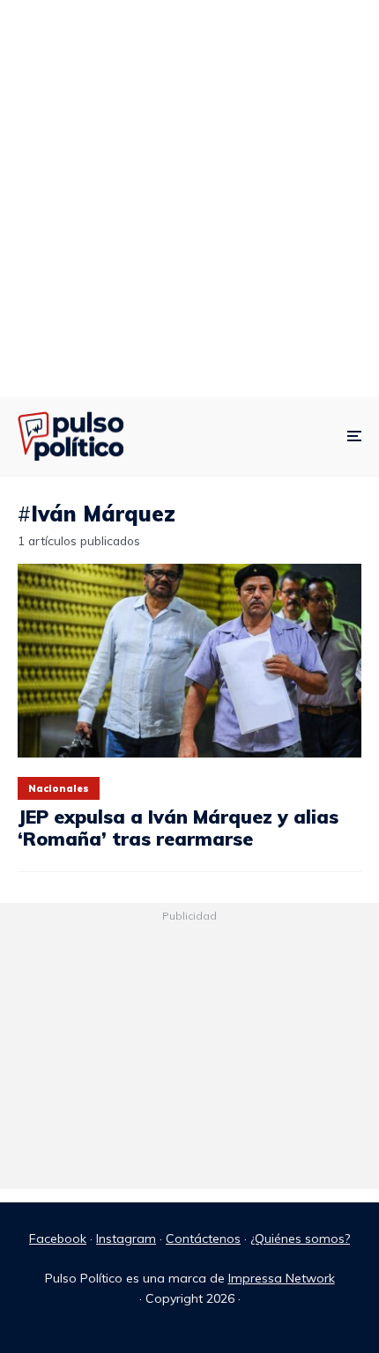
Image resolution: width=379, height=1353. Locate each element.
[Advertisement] (189, 198)
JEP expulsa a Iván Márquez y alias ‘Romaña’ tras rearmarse (178, 827)
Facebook (57, 1238)
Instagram (126, 1238)
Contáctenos (203, 1238)
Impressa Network (281, 1278)
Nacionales (58, 788)
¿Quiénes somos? (300, 1238)
